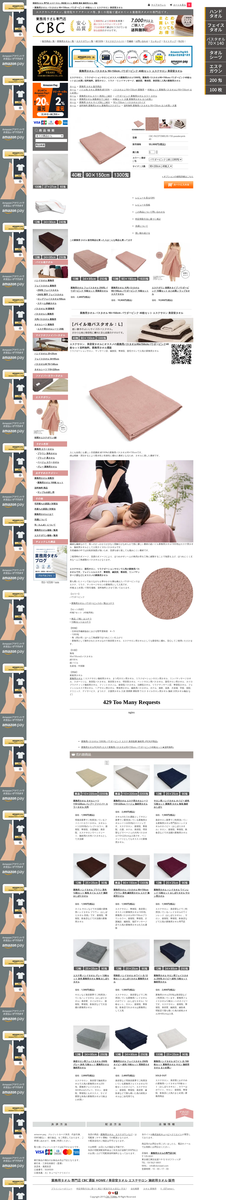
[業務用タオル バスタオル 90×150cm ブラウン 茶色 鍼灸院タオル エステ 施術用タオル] (132, 866)
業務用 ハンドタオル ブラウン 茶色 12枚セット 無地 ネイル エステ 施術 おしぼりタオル (90, 892)
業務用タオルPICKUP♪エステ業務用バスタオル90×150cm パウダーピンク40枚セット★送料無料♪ (127, 747)
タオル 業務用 (149, 1188)
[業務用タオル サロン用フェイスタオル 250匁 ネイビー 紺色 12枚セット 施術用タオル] (172, 952)
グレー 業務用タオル (47, 466)
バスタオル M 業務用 (44, 308)
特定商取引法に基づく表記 (148, 218)
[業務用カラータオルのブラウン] (50, 241)
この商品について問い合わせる (150, 211)
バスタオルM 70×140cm (46, 364)
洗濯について (40, 519)
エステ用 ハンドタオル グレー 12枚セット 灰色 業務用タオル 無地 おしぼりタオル (91, 978)
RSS (43, 582)
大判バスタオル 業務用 (45, 319)
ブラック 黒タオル (46, 457)
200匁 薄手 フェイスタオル (50, 294)
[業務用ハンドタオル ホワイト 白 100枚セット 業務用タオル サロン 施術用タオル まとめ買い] (172, 1038)
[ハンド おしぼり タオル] (215, 14)
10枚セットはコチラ (81, 621)
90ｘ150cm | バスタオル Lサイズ (129, 102)
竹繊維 (130, 41)
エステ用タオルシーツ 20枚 (50, 328)
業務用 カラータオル (44, 449)
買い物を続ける (142, 233)
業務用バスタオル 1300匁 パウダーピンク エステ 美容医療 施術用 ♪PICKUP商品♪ (119, 741)
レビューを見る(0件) (145, 197)
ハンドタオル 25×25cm (45, 353)
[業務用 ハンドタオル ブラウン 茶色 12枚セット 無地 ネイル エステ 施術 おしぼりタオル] (91, 866)
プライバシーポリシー (61, 1188)
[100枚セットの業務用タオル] (215, 90)
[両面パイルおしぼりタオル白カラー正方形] (50, 171)
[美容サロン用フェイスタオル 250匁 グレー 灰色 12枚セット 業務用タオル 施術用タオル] (91, 1038)
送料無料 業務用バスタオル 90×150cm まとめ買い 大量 (150, 105)
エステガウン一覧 (84, 41)
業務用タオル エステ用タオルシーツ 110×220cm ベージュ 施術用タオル (131, 802)
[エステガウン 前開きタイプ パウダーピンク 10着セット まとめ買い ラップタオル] (171, 261)
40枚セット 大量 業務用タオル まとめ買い (133, 99)
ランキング (155, 41)
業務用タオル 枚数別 (44, 478)
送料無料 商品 (41, 487)
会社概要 (135, 1188)
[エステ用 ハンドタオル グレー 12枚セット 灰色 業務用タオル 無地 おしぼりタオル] (91, 952)
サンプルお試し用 (45, 492)
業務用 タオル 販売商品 (90, 86)
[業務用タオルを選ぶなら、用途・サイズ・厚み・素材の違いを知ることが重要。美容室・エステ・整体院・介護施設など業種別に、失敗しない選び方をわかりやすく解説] (50, 562)
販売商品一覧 (48, 41)
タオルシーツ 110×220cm (47, 369)
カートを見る (179, 4)
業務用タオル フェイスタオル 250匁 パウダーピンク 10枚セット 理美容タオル (89, 289)
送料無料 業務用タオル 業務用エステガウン (100, 105)
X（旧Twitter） (167, 1188)
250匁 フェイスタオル (48, 290)
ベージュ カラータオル (48, 462)
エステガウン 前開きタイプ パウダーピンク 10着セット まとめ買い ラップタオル (171, 290)
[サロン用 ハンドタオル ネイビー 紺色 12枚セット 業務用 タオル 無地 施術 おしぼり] (172, 777)
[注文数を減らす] (156, 152)
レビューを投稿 (142, 204)
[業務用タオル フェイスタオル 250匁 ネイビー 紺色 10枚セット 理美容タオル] (132, 1038)
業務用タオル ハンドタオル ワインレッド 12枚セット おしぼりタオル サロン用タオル (172, 892)
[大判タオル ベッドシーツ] (215, 55)
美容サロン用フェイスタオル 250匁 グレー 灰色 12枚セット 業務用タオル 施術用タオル (91, 1064)
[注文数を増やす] (156, 150)
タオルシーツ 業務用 (44, 324)
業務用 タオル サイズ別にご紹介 (94, 102)
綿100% (99, 41)
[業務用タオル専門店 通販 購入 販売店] (113, 22)
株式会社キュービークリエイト (167, 1134)
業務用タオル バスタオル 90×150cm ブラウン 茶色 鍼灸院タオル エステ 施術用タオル (132, 892)
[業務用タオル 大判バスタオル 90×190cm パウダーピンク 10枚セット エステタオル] (130, 261)
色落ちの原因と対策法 (45, 508)
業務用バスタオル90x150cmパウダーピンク (141, 344)
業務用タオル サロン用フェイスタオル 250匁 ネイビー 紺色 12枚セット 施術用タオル (171, 978)
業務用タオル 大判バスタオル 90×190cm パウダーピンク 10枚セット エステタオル (130, 290)
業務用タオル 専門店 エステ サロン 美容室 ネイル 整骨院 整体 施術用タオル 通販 (65, 3)
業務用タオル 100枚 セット (50, 482)
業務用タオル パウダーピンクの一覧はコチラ (92, 603)
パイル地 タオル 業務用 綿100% (94, 89)
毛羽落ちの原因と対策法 (46, 503)
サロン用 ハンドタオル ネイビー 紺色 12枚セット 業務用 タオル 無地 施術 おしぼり (171, 804)
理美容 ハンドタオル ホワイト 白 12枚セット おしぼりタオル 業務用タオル (131, 978)
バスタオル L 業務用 (44, 313)
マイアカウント (158, 4)
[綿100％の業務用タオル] (50, 268)
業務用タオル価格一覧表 (46, 530)
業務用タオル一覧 (65, 41)
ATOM (50, 582)
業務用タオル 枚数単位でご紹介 (94, 99)
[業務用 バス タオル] (215, 41)
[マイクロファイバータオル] (50, 341)
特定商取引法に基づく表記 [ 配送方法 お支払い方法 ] (101, 1188)
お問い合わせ (141, 41)
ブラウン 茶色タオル (47, 453)
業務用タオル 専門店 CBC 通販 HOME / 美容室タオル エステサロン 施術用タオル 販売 (113, 1180)
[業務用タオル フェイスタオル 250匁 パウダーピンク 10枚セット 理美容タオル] (90, 261)
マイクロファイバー (114, 41)
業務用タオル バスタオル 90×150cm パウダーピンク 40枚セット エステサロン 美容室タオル (130, 71)
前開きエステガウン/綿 (45, 437)
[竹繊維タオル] (50, 382)
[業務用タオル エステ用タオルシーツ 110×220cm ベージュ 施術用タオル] (132, 777)
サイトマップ (169, 41)
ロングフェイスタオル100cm (51, 298)
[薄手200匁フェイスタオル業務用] (215, 80)
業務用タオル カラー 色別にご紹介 (95, 95)
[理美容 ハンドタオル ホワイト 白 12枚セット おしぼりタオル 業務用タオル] (132, 952)
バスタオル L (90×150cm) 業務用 (128, 89)
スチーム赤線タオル (46, 303)
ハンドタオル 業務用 (44, 280)
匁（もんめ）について (45, 524)
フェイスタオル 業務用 (45, 285)
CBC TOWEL (111, 1196)
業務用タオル (76, 678)
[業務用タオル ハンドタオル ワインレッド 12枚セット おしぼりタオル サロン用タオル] (172, 866)
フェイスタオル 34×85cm (46, 358)
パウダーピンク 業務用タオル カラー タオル (136, 95)
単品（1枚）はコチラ (81, 618)
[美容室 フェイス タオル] (215, 28)
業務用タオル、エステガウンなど (116, 1134)
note (57, 582)
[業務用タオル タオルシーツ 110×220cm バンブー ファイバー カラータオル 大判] (91, 777)
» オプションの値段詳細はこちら (177, 176)
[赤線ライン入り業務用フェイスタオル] (50, 206)
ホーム (73, 86)
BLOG (181, 41)
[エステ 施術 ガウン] (215, 69)
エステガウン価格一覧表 (46, 535)
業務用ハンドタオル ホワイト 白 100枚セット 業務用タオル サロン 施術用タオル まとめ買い (171, 1064)
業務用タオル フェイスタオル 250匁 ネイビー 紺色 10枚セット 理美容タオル (131, 1064)
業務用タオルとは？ (43, 514)
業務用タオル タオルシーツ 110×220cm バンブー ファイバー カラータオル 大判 (90, 804)
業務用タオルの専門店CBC (163, 1153)
